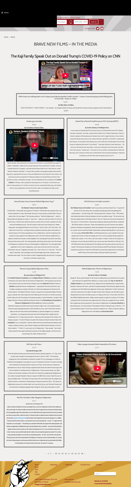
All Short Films (85, 464)
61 (59, 453)
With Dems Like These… (34, 344)
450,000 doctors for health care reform (97, 201)
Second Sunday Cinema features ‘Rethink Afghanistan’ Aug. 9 (34, 201)
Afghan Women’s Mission (41, 278)
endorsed (46, 283)
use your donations (117, 303)
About (13, 37)
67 (79, 453)
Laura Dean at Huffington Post (35, 275)
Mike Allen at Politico (67, 105)
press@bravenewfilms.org (72, 482)
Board (36, 467)
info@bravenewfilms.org (42, 484)
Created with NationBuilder (103, 483)
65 (72, 453)
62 (62, 453)
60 (56, 453)
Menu (6, 12)
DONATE (99, 464)
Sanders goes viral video (34, 121)
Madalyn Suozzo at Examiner (82, 208)
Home (6, 37)
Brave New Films (87, 233)
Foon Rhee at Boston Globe (35, 127)
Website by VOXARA (101, 481)
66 (76, 453)
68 (82, 453)
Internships (53, 464)
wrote (37, 303)
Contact (37, 474)
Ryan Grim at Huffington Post (35, 404)
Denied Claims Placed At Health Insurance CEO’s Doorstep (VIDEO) (96, 121)
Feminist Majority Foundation (19, 278)
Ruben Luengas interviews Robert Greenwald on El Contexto (97, 344)
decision (11, 286)
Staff (36, 469)
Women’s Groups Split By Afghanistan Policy (34, 269)
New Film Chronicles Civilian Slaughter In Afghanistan (34, 398)
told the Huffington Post (20, 418)
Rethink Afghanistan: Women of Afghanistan (97, 269)
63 (66, 453)
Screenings (68, 464)
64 (69, 453)
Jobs (36, 472)
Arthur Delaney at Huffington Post (98, 127)
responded (10, 322)
